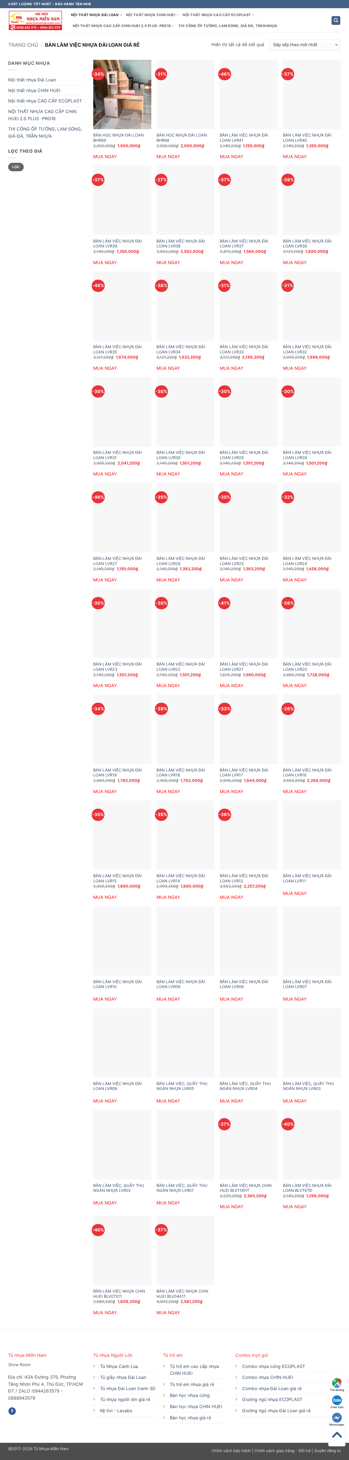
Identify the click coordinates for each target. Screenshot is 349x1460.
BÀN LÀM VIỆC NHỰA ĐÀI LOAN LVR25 (244, 561)
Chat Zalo (337, 1407)
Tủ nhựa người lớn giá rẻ (125, 1399)
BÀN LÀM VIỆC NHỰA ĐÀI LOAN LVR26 (181, 561)
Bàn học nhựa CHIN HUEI (196, 1406)
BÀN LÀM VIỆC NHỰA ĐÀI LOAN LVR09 (181, 984)
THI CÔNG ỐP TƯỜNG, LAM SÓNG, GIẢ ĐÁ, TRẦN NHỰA (228, 26)
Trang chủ (23, 45)
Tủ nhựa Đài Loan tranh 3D (127, 1388)
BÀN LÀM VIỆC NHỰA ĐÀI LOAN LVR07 (307, 984)
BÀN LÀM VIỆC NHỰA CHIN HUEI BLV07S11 (119, 1294)
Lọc (15, 167)
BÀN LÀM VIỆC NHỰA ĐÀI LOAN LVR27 (117, 561)
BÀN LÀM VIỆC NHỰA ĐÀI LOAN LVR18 (181, 773)
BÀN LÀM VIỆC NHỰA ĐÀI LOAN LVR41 (244, 138)
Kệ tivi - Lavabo (116, 1410)
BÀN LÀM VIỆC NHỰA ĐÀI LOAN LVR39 (117, 244)
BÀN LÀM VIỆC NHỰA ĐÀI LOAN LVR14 (181, 878)
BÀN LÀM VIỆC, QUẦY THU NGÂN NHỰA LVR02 (118, 1188)
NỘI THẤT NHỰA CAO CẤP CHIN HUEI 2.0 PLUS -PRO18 (122, 26)
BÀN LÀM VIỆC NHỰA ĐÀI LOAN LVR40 (307, 138)
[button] (336, 20)
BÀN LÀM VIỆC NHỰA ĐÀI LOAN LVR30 (181, 455)
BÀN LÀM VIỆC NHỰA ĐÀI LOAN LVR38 (181, 244)
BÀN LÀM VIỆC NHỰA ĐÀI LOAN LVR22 (181, 667)
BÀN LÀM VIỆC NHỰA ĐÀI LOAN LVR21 (244, 667)
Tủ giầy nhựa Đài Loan (123, 1377)
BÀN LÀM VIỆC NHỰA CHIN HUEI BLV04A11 (182, 1294)
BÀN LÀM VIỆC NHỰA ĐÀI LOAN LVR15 (117, 878)
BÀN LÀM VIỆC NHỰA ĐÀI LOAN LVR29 (244, 455)
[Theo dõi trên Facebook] (12, 1411)
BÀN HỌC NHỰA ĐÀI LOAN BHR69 (118, 138)
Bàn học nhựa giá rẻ (190, 1417)
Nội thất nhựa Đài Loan (95, 15)
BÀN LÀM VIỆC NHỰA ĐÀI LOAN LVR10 (117, 984)
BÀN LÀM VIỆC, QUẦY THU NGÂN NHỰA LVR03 (308, 1086)
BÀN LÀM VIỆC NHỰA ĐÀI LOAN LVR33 (244, 349)
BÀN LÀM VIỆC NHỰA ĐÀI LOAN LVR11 (307, 878)
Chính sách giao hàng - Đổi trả (282, 1450)
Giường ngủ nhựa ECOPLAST (272, 1399)
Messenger (336, 1424)
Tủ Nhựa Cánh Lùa (119, 1366)
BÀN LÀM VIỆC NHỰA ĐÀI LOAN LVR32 (307, 349)
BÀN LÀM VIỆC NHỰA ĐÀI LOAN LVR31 (117, 455)
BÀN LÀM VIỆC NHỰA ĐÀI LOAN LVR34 (181, 349)
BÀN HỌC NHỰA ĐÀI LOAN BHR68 (182, 138)
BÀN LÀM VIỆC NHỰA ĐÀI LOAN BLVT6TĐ (307, 1188)
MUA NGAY (105, 156)
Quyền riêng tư (327, 1450)
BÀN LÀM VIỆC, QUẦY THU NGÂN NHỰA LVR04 (245, 1086)
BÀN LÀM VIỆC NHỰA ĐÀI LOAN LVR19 (117, 773)
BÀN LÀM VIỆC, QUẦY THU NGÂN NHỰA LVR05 (182, 1086)
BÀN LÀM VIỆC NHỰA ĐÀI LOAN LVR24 (307, 561)
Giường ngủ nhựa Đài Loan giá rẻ (276, 1410)
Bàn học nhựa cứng (190, 1395)
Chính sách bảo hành (232, 1450)
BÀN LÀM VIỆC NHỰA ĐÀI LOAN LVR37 (244, 244)
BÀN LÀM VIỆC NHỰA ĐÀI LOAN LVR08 (244, 984)
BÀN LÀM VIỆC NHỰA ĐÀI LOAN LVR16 (307, 773)
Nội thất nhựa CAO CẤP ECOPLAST (217, 15)
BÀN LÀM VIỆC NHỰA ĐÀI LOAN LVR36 (307, 244)
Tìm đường (337, 1389)
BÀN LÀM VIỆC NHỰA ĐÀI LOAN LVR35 (117, 349)
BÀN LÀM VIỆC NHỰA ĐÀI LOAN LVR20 (307, 667)
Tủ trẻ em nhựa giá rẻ (192, 1384)
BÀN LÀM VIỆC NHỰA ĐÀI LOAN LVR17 (244, 773)
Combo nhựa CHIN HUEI (267, 1377)
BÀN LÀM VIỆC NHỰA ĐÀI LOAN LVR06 (117, 1086)
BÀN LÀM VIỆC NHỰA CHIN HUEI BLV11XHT (246, 1188)
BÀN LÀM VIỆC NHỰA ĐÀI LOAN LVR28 (307, 455)
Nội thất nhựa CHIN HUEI (150, 15)
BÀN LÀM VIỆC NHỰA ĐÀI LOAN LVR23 (117, 667)
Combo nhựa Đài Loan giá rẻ (272, 1388)
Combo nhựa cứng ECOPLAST (273, 1366)
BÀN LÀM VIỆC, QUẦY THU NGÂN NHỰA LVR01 (182, 1188)
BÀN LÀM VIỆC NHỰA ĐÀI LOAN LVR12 (244, 878)
